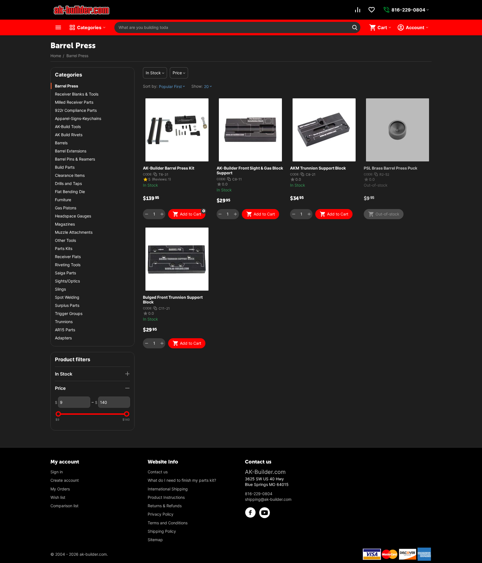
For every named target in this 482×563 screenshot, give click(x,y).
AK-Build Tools (68, 126)
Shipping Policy (162, 531)
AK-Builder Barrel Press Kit (168, 168)
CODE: (147, 174)
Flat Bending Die (70, 191)
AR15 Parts (65, 329)
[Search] (355, 27)
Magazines (65, 224)
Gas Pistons (65, 207)
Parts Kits (63, 248)
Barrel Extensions (70, 151)
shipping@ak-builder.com (268, 499)
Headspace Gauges (73, 216)
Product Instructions (166, 497)
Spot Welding (67, 297)
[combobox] (237, 27)
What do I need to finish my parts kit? (182, 480)
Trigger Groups (68, 313)
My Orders (60, 488)
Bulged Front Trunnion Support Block (173, 299)
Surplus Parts (67, 305)
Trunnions (64, 321)
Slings (60, 289)
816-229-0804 (258, 493)
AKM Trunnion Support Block (318, 168)
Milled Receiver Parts (74, 102)
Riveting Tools (67, 264)
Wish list (57, 497)
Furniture (63, 199)
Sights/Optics (67, 281)
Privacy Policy (160, 514)
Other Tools (65, 240)
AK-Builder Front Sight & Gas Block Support (250, 170)
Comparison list (64, 505)
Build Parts (65, 167)
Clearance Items (70, 175)
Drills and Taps (68, 183)
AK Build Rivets (68, 134)
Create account (64, 480)
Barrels (61, 142)
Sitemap (155, 539)
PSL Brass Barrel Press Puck (390, 168)
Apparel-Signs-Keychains (78, 118)
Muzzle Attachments (73, 232)
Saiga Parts (65, 272)
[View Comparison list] (357, 9)
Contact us (158, 471)
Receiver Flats (68, 256)
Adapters (63, 337)
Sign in (56, 471)
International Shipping (168, 488)
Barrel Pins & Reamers (75, 159)
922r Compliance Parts (76, 110)
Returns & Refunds (165, 505)
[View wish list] (371, 9)
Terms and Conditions (167, 522)
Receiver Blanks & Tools (76, 94)
